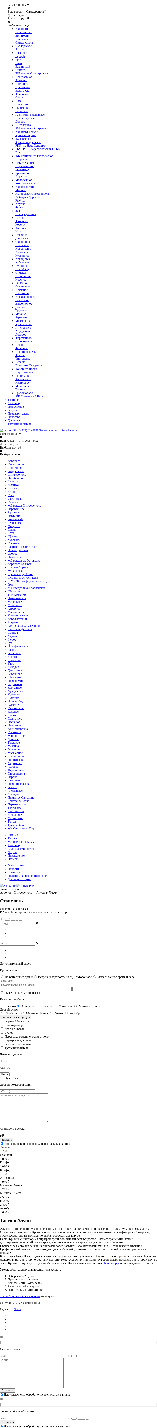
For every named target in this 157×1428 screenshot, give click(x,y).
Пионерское (23, 327)
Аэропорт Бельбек (27, 131)
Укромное (21, 107)
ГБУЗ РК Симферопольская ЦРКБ (37, 149)
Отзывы (13, 859)
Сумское (20, 272)
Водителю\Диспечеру (22, 848)
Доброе (20, 121)
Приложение (16, 855)
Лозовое (20, 334)
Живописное (23, 303)
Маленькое (22, 169)
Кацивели (21, 228)
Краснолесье (23, 324)
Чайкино (21, 283)
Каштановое (23, 379)
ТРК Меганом (24, 162)
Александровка (25, 296)
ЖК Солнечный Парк (29, 396)
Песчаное (21, 289)
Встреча (13, 410)
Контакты (14, 872)
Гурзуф (20, 56)
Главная (13, 835)
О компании (16, 865)
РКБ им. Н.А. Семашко (30, 145)
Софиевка (21, 111)
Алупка (20, 204)
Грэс (18, 152)
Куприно (21, 265)
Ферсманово (23, 338)
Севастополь (23, 32)
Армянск (21, 80)
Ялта (18, 100)
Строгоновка (23, 341)
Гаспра (19, 217)
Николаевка (23, 125)
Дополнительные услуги (16, 1017)
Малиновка (22, 386)
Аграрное (21, 176)
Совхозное (22, 300)
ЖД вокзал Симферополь (31, 73)
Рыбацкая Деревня (27, 197)
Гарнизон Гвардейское (30, 114)
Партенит (21, 83)
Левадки (20, 362)
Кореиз (20, 224)
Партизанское (24, 372)
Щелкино (21, 104)
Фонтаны (21, 348)
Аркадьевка (23, 259)
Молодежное (23, 180)
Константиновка (26, 368)
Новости (13, 869)
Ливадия (21, 234)
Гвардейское (23, 39)
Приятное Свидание (28, 365)
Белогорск (22, 90)
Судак (19, 97)
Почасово (14, 417)
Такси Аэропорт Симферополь (20, 1296)
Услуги (12, 852)
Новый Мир (23, 248)
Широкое (21, 159)
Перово (20, 344)
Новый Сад (22, 269)
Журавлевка (23, 138)
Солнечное (22, 286)
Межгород (14, 403)
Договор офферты (19, 879)
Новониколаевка (26, 351)
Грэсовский (22, 87)
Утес (18, 231)
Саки (18, 63)
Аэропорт (21, 28)
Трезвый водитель (19, 423)
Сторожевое (23, 276)
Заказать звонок (49, 430)
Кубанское (22, 262)
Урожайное (22, 173)
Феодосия (21, 94)
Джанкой (21, 52)
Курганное (22, 255)
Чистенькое (22, 358)
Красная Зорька (25, 135)
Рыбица (20, 200)
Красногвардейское (28, 142)
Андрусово (22, 331)
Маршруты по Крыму (22, 841)
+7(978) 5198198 (27, 430)
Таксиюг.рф (111, 1263)
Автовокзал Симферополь (32, 193)
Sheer (17, 1309)
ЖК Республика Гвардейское (34, 155)
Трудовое (21, 310)
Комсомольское (25, 183)
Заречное (21, 317)
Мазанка (20, 313)
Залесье (20, 355)
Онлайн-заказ (69, 430)
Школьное (22, 245)
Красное (20, 279)
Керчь (19, 59)
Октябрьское (23, 46)
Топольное (22, 375)
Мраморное (22, 320)
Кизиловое (22, 382)
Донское (20, 307)
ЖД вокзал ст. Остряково (31, 128)
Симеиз (20, 70)
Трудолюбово (24, 393)
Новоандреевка (25, 118)
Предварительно (18, 413)
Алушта (20, 49)
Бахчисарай (22, 66)
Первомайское (24, 166)
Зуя (17, 210)
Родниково (22, 252)
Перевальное (23, 76)
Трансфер (14, 399)
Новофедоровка (25, 214)
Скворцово (22, 241)
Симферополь (24, 42)
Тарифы (13, 838)
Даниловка (22, 238)
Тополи (20, 389)
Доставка (14, 420)
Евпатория (22, 35)
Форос (19, 207)
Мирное (20, 190)
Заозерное (21, 221)
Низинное (22, 293)
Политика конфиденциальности (29, 875)
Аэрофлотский (25, 186)
